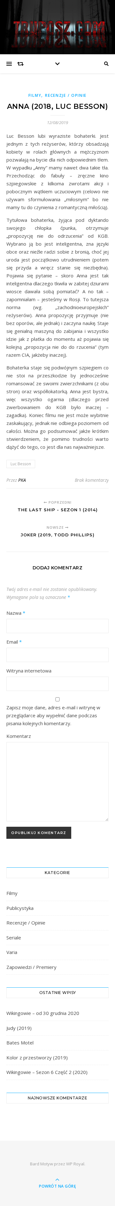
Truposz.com (57, 23)
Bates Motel (20, 1042)
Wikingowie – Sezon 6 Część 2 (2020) (47, 1072)
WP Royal (75, 1164)
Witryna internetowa (28, 670)
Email (14, 642)
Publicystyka (20, 908)
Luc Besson (21, 464)
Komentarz (18, 736)
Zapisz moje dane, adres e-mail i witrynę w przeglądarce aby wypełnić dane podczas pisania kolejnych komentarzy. (53, 715)
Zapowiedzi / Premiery (31, 967)
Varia (11, 952)
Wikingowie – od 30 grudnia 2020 (42, 1013)
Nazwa (15, 613)
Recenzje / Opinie (66, 95)
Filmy (35, 95)
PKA (22, 480)
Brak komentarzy (92, 480)
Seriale (13, 937)
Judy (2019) (19, 1028)
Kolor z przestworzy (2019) (37, 1057)
